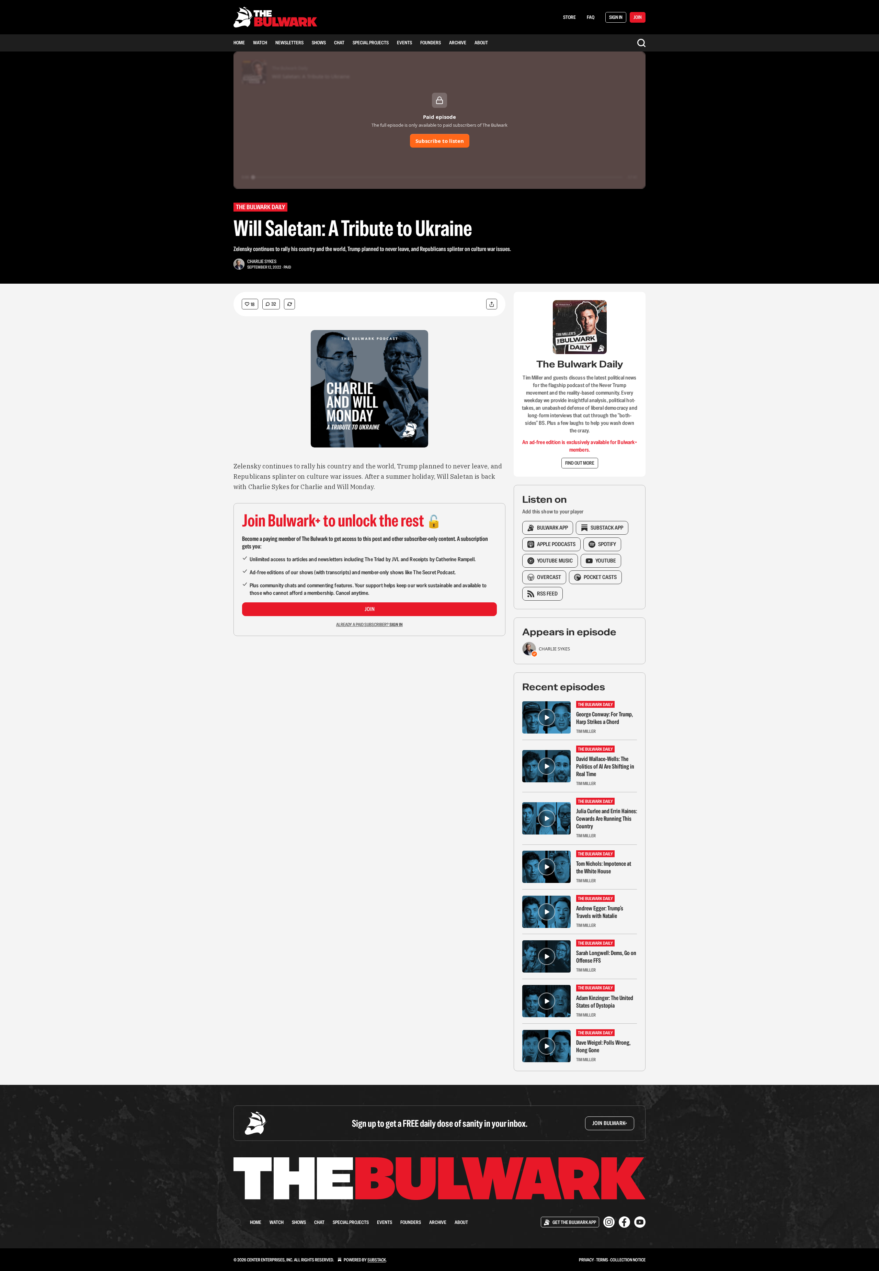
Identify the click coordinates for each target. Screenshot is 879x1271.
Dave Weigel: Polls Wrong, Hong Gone (603, 1046)
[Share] (491, 304)
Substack (376, 1260)
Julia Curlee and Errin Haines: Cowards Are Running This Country (606, 818)
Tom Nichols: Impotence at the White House (603, 867)
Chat (339, 42)
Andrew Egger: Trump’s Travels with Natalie (599, 912)
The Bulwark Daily (260, 207)
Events (404, 42)
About (481, 42)
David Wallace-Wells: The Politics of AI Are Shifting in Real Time (605, 766)
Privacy (586, 1260)
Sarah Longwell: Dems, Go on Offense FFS (606, 956)
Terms (602, 1260)
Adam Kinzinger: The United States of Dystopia (604, 1001)
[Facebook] (624, 1222)
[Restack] (289, 304)
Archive (457, 42)
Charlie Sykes (261, 261)
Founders (430, 42)
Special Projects (371, 42)
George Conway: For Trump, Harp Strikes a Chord (604, 718)
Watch (260, 42)
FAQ (590, 17)
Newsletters (289, 42)
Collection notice (628, 1260)
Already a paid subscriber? (369, 624)
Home (239, 42)
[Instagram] (609, 1222)
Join (370, 609)
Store (569, 17)
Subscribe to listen (439, 140)
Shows (319, 42)
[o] (546, 717)
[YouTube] (640, 1222)
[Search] (641, 43)
